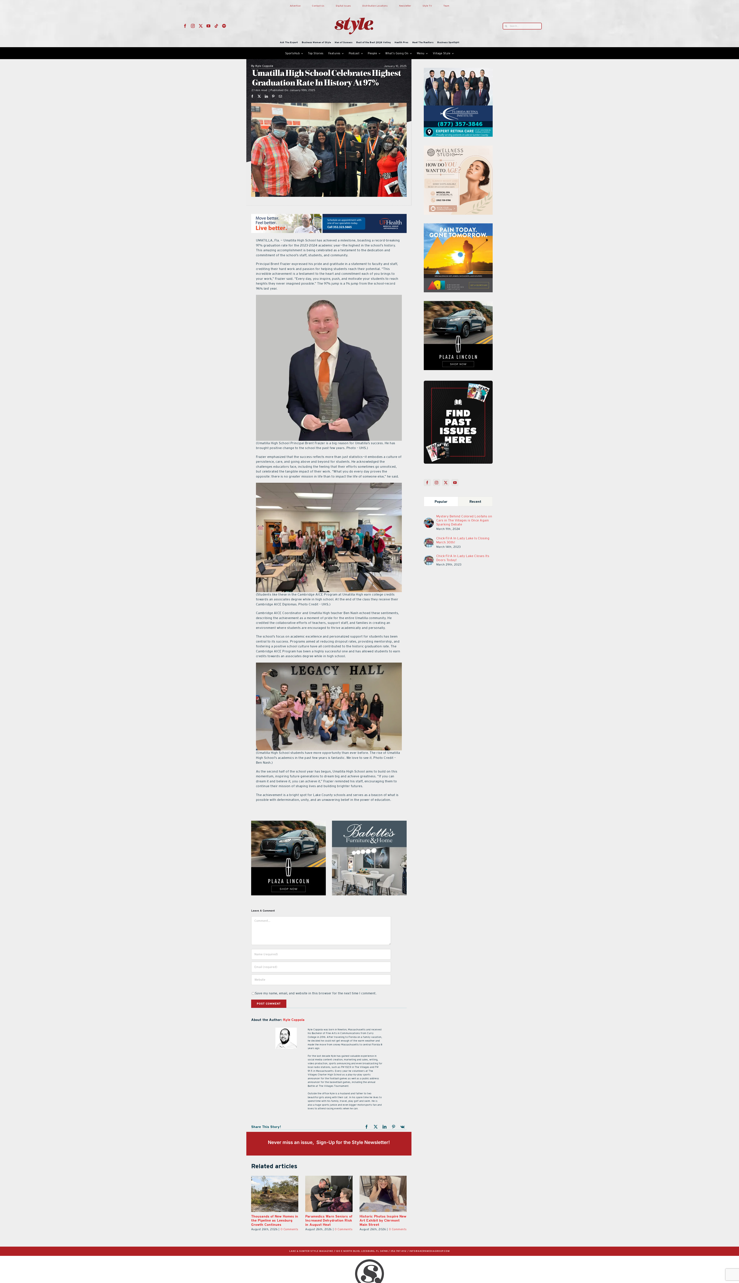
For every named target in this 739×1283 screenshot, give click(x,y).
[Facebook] (252, 96)
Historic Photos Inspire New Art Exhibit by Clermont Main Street (274, 1220)
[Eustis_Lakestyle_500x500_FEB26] (458, 303)
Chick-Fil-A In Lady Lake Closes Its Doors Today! (462, 558)
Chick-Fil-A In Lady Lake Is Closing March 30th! (463, 540)
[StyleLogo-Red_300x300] (354, 8)
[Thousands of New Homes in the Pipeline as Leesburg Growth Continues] (328, 1194)
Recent (475, 501)
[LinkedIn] (266, 96)
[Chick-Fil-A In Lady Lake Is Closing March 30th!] (429, 540)
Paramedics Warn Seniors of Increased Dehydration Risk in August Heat (383, 1220)
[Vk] (403, 1127)
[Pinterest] (273, 96)
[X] (259, 96)
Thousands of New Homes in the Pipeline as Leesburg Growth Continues (328, 1220)
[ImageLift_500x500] (369, 823)
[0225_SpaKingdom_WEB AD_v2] (458, 226)
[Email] (280, 96)
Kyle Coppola (262, 66)
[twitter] (201, 26)
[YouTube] (455, 482)
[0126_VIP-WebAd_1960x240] (329, 216)
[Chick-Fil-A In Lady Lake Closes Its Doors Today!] (429, 558)
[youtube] (208, 26)
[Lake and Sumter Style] (458, 70)
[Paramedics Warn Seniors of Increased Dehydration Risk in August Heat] (383, 1194)
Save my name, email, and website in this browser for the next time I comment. (316, 993)
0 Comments (289, 1229)
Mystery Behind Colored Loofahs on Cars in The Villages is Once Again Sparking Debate (464, 520)
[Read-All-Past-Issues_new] (458, 382)
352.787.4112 (398, 1251)
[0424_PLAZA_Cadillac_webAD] (288, 823)
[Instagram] (436, 482)
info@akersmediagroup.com (429, 1251)
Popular (441, 501)
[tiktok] (216, 26)
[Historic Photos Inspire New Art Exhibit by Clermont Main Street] (274, 1194)
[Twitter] (445, 482)
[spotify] (224, 26)
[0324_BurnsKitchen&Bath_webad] (458, 148)
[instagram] (193, 26)
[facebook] (185, 26)
